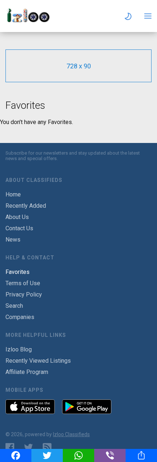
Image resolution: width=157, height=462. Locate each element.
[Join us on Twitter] (28, 447)
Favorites (17, 271)
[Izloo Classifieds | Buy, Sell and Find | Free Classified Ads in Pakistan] (31, 20)
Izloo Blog (18, 349)
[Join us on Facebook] (9, 447)
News (12, 239)
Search (14, 305)
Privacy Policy (23, 294)
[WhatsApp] (78, 455)
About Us (17, 217)
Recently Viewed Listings (38, 360)
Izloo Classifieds (71, 434)
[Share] (141, 455)
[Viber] (110, 455)
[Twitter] (47, 455)
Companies (19, 317)
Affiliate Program (26, 372)
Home (13, 194)
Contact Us (19, 228)
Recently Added (25, 205)
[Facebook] (15, 455)
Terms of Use (22, 283)
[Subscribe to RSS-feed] (49, 447)
